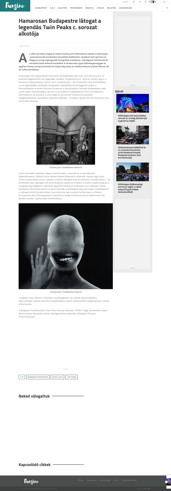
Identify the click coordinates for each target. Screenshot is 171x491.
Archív (116, 480)
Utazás (100, 8)
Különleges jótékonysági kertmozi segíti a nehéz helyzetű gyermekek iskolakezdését (130, 188)
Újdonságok (125, 8)
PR (149, 489)
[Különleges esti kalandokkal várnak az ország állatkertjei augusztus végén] (132, 105)
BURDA (125, 2)
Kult (52, 8)
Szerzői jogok (105, 480)
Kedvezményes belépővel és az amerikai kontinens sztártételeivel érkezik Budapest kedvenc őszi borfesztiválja (132, 152)
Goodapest (41, 8)
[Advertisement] (65, 429)
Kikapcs (89, 8)
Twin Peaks (71, 377)
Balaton (111, 8)
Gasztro (62, 8)
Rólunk (81, 480)
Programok (76, 8)
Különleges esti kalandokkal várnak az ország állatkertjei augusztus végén (132, 118)
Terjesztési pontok (128, 480)
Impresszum (92, 480)
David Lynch (57, 377)
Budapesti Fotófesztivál (37, 377)
